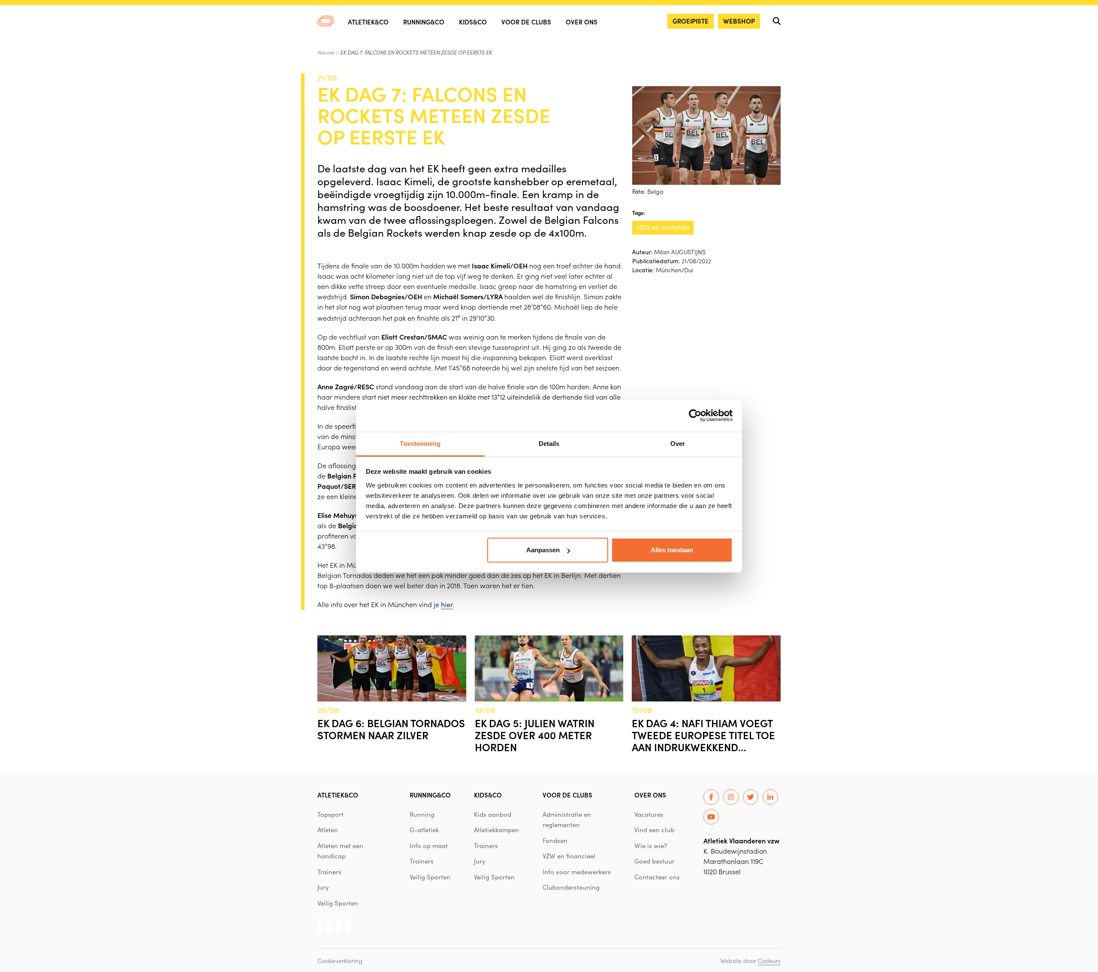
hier (447, 604)
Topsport (330, 814)
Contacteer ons (657, 877)
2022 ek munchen (663, 227)
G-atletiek (424, 829)
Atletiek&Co (368, 21)
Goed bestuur (654, 861)
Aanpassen (543, 550)
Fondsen (555, 840)
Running (422, 814)
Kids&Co (473, 21)
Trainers (329, 871)
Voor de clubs (526, 21)
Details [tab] (549, 443)
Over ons (581, 21)
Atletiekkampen (496, 829)
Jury (323, 887)
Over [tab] (677, 443)
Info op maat (429, 845)
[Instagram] (731, 797)
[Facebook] (711, 797)
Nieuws (325, 52)
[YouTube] (711, 817)
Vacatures (649, 814)
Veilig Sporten (337, 903)
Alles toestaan (672, 550)
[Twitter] (750, 797)
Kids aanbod (492, 814)
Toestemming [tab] (420, 443)
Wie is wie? (650, 845)
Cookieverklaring (339, 960)
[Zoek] (777, 21)
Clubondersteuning (571, 887)
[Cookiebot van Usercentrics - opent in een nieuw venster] (695, 415)
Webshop (739, 20)
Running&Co (423, 21)
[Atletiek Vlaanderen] (325, 21)
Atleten (327, 829)
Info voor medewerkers (577, 871)
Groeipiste (691, 20)
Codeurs (769, 960)
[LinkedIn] (770, 797)
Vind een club (654, 829)
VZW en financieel (569, 856)
